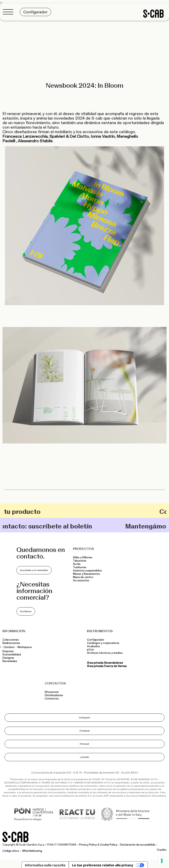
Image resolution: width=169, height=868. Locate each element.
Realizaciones (11, 643)
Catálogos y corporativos (103, 643)
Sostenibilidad (11, 654)
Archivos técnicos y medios (105, 653)
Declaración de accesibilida (137, 844)
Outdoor (9, 647)
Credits (162, 850)
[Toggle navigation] (9, 12)
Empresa (8, 651)
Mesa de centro (83, 577)
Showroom (52, 692)
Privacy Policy (88, 844)
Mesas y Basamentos (87, 574)
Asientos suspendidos (88, 570)
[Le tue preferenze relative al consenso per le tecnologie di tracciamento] (162, 861)
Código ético (10, 851)
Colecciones (10, 639)
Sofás (77, 564)
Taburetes (80, 560)
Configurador (95, 639)
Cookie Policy (108, 844)
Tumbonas (80, 567)
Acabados (93, 646)
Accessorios (81, 580)
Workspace (24, 647)
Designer (8, 658)
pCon (90, 649)
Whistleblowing (32, 851)
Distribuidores (54, 695)
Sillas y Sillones (82, 557)
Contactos (52, 698)
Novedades (9, 661)
